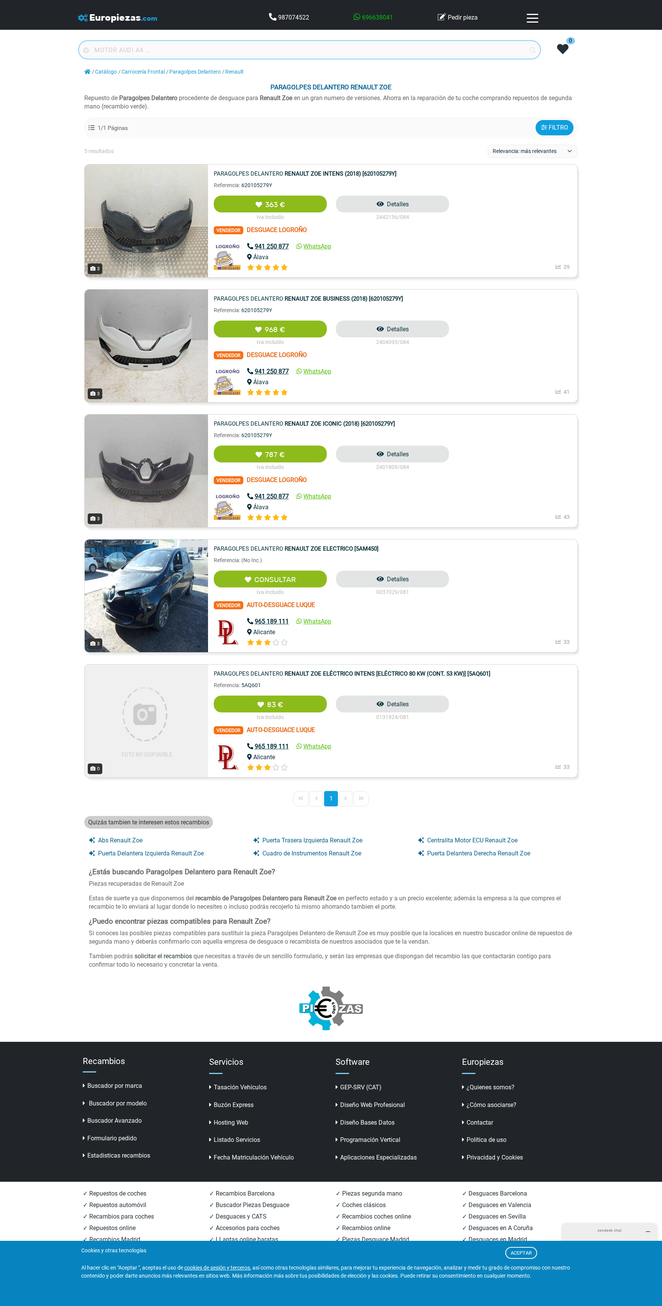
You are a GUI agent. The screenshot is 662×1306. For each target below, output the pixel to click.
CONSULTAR (275, 579)
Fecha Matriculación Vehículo (254, 1157)
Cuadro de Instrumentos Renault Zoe (311, 853)
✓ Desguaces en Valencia (496, 1205)
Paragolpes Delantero (195, 72)
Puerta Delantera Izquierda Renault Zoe (151, 853)
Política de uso (486, 1139)
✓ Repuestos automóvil (114, 1205)
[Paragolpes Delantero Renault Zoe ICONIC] (146, 470)
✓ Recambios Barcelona (242, 1193)
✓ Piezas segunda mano (369, 1193)
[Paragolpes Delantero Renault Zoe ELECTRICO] (146, 595)
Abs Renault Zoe (120, 840)
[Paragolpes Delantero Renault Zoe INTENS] (146, 220)
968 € (275, 329)
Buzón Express (234, 1105)
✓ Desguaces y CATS (238, 1216)
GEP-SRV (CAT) (361, 1087)
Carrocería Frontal (143, 72)
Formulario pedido (112, 1138)
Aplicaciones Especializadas (378, 1157)
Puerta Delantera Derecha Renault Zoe (478, 853)
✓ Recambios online (363, 1228)
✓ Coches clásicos (361, 1205)
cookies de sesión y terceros (217, 1268)
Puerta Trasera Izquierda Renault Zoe (312, 840)
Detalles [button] (398, 204)
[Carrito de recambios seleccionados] (563, 49)
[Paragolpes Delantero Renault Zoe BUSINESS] (146, 345)
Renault (234, 72)
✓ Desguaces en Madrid (494, 1239)
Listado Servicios (237, 1139)
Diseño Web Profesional (372, 1105)
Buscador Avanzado (114, 1120)
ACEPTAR (521, 1253)
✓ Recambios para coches (118, 1216)
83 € (275, 704)
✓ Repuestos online (109, 1228)
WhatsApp (317, 246)
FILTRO (558, 127)
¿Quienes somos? (491, 1087)
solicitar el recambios (163, 956)
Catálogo (106, 72)
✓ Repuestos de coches (114, 1193)
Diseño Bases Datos (367, 1122)
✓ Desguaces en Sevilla (494, 1216)
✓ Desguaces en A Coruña (497, 1228)
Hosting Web (231, 1122)
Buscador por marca (114, 1085)
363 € (275, 204)
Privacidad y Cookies (495, 1157)
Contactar (480, 1122)
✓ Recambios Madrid (111, 1239)
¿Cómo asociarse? (491, 1105)
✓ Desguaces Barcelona (494, 1193)
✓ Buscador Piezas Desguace (249, 1205)
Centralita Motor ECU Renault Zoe (472, 840)
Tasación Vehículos (240, 1087)
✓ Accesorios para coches (244, 1228)
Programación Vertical (370, 1139)
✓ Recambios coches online (373, 1216)
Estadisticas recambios (118, 1155)
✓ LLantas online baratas (243, 1239)
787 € (275, 454)
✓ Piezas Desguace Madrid (372, 1239)
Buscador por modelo (117, 1103)
